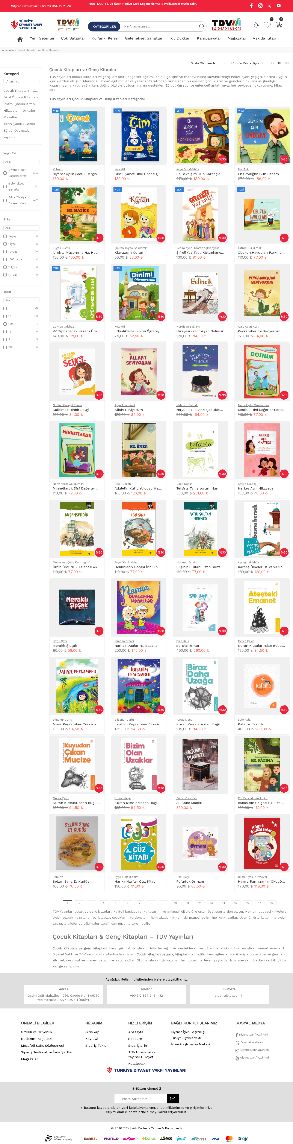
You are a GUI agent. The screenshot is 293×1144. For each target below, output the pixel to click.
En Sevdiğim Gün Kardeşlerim (201, 174)
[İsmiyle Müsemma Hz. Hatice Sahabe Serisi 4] (97, 193)
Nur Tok (243, 169)
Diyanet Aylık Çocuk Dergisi (75, 174)
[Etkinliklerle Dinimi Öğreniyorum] (159, 271)
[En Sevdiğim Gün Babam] (282, 114)
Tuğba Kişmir (61, 248)
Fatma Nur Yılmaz (249, 248)
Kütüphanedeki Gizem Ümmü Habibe (84, 331)
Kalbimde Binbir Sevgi (71, 410)
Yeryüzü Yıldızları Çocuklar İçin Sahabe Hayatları (217, 410)
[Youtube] (278, 6)
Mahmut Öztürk (187, 405)
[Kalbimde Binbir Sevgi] (97, 350)
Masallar (10, 117)
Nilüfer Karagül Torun (67, 405)
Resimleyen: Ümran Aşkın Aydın (197, 248)
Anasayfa (8, 50)
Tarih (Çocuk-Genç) (19, 124)
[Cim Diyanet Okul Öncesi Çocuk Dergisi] (159, 114)
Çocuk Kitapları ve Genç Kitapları (38, 50)
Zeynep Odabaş (63, 326)
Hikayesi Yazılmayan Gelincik (200, 331)
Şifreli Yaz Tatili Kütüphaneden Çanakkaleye (212, 252)
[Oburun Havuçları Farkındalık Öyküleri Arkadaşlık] (282, 193)
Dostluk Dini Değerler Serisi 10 (263, 410)
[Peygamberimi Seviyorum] (282, 271)
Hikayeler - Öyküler (19, 110)
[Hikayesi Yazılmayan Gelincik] (221, 271)
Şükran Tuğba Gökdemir (131, 248)
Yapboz (9, 137)
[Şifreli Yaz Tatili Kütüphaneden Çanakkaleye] (221, 193)
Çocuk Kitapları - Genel (21, 90)
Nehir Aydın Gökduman (253, 405)
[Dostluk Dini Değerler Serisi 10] (282, 350)
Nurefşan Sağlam (188, 326)
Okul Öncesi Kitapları (20, 97)
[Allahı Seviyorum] (159, 350)
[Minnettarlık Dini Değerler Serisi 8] (97, 429)
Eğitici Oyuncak (16, 130)
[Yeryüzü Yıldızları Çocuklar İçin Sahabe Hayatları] (221, 350)
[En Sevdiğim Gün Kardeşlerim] (221, 114)
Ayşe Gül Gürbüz (187, 169)
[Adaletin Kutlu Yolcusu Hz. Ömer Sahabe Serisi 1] (159, 429)
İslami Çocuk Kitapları (21, 104)
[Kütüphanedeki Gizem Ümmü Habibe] (97, 271)
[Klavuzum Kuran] (159, 193)
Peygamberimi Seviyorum (259, 331)
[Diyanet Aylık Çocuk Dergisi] (97, 114)
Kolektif (58, 169)
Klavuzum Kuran (129, 252)
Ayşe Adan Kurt (248, 326)
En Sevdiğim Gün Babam (258, 174)
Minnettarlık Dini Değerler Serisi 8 (80, 488)
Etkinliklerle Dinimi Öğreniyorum (142, 331)
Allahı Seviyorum (129, 410)
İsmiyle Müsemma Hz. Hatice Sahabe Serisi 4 (90, 252)
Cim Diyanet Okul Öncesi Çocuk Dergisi (147, 174)
